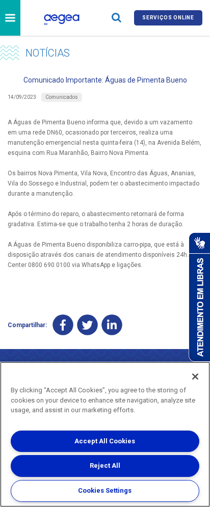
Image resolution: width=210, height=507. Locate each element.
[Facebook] (62, 324)
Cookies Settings (105, 490)
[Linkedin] (111, 324)
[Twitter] (87, 324)
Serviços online (168, 17)
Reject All (105, 465)
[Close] (195, 376)
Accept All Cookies (104, 441)
